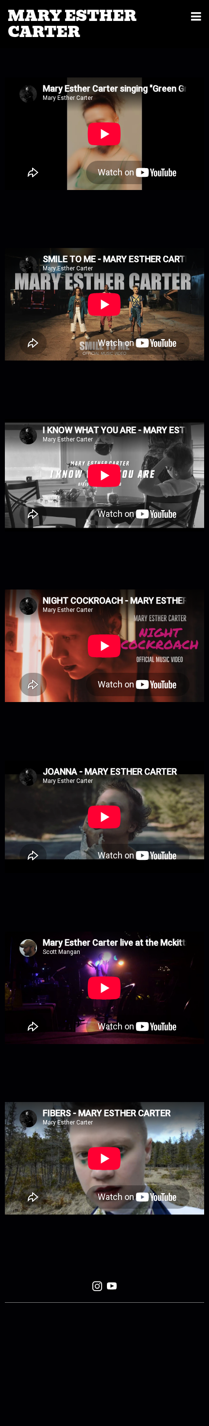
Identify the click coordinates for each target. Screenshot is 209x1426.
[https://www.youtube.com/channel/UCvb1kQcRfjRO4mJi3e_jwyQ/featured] (112, 1287)
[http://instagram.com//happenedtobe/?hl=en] (97, 1287)
